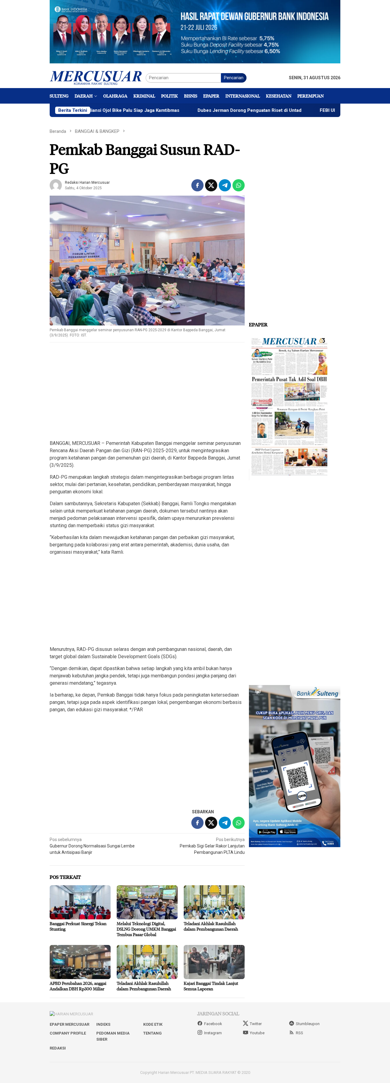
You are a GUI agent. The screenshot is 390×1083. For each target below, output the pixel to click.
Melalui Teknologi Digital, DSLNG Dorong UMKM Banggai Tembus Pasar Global (146, 929)
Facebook (213, 1023)
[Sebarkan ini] (197, 185)
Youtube (257, 1033)
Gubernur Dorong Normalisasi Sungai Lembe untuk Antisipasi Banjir (92, 846)
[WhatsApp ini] (238, 185)
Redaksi (58, 1048)
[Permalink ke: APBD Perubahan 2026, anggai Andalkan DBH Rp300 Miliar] (80, 962)
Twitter (256, 1023)
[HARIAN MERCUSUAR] (98, 77)
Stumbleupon (308, 1023)
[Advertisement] (147, 391)
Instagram (213, 1033)
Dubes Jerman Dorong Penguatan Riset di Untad (215, 110)
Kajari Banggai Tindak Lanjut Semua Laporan (211, 986)
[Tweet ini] (211, 185)
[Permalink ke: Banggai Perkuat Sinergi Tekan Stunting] (80, 902)
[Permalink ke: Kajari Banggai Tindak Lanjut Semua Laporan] (214, 962)
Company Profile (68, 1033)
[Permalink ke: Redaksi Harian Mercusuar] (56, 184)
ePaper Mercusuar (69, 1024)
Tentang (152, 1033)
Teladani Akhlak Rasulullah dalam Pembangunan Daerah (211, 926)
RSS (299, 1033)
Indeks (103, 1024)
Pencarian (233, 77)
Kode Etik (152, 1024)
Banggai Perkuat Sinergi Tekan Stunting (78, 926)
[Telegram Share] (225, 185)
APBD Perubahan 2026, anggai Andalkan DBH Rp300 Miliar (78, 986)
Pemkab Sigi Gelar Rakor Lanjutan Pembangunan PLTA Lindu (212, 846)
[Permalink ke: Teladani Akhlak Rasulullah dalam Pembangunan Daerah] (214, 902)
